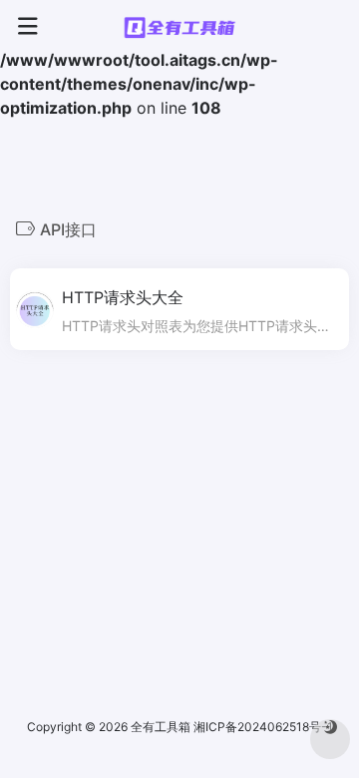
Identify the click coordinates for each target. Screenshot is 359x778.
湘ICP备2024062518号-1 (263, 726)
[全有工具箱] (179, 27)
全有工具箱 (160, 726)
